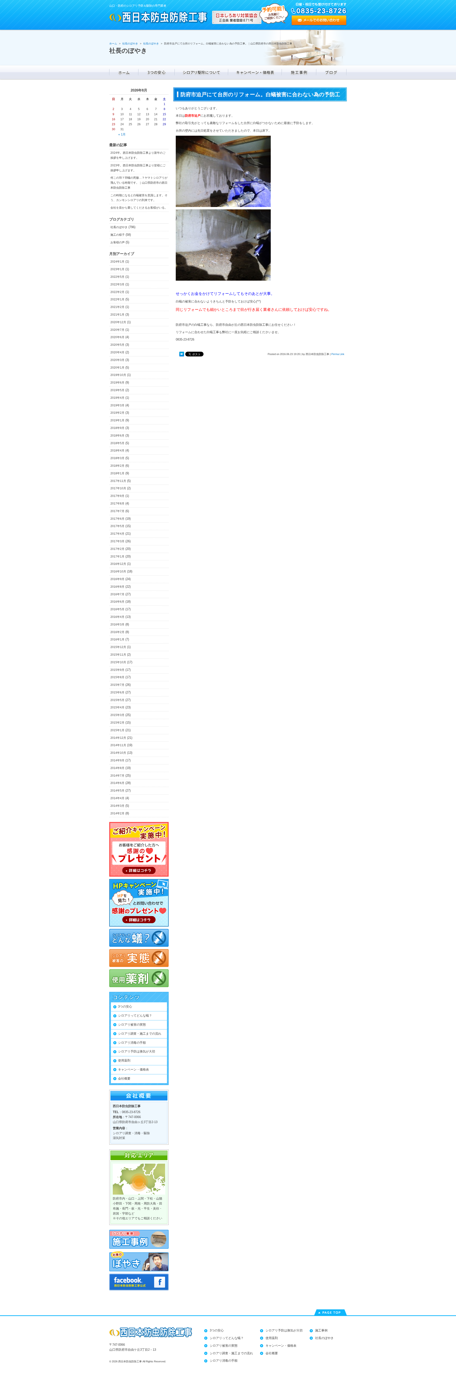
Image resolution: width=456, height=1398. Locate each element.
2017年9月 (117, 496)
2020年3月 (117, 360)
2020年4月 (117, 352)
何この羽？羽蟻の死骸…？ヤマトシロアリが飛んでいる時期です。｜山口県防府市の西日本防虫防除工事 (138, 182)
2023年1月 (117, 269)
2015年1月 (117, 730)
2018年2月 (117, 465)
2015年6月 (117, 692)
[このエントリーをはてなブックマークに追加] (181, 354)
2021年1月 (117, 314)
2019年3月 (117, 405)
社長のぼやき (119, 227)
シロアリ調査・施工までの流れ (139, 1033)
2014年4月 (117, 798)
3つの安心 (125, 1006)
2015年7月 (117, 685)
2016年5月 (117, 609)
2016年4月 (117, 617)
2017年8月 (117, 503)
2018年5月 (117, 443)
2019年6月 (117, 382)
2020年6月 (117, 337)
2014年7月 (117, 775)
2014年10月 (118, 752)
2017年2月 (117, 549)
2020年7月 (117, 329)
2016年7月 (117, 594)
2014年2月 (117, 813)
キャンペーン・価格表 (133, 1069)
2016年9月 (117, 579)
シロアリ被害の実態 (132, 1024)
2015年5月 (117, 700)
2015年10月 (118, 662)
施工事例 (321, 1330)
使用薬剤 (124, 1060)
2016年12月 (118, 564)
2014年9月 (117, 760)
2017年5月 (117, 526)
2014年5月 (117, 790)
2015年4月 (117, 707)
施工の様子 (117, 234)
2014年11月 (118, 745)
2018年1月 (117, 473)
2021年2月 (117, 307)
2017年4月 (117, 533)
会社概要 (124, 1078)
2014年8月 (117, 768)
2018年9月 (117, 428)
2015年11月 (118, 654)
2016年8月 (117, 586)
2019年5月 (117, 390)
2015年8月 (117, 677)
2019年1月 (117, 420)
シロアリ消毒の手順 (132, 1042)
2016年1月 (117, 639)
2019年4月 (117, 397)
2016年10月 (118, 571)
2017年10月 (118, 488)
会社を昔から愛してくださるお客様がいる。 (138, 207)
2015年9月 (117, 670)
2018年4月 (117, 450)
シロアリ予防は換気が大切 (136, 1051)
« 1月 (122, 134)
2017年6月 (117, 518)
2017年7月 (117, 511)
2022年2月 (117, 292)
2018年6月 (117, 435)
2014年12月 (118, 738)
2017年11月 (118, 481)
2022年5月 (117, 277)
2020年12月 (118, 322)
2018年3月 (117, 458)
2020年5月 (117, 344)
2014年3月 (117, 805)
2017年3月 (117, 541)
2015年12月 (118, 647)
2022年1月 (117, 299)
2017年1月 (117, 556)
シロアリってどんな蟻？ (135, 1015)
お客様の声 (117, 242)
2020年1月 (117, 367)
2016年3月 (117, 624)
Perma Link (337, 354)
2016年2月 (117, 632)
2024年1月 (117, 261)
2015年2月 (117, 722)
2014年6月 (117, 783)
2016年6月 (117, 601)
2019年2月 (117, 412)
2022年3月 (117, 284)
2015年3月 (117, 715)
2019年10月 (118, 375)
